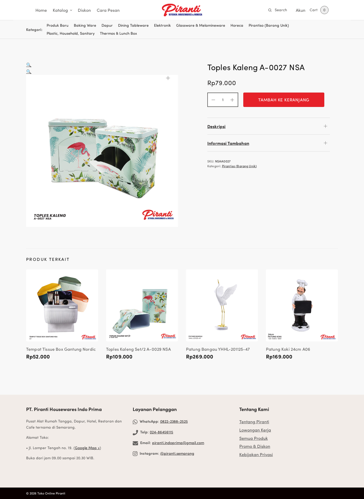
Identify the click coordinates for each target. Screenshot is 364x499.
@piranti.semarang (177, 453)
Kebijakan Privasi (256, 454)
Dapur (107, 25)
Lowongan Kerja (255, 430)
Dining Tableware (133, 25)
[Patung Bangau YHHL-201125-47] (222, 305)
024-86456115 (161, 431)
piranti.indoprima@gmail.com (178, 442)
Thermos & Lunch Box (118, 33)
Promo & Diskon (254, 446)
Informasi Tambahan (228, 143)
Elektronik (162, 25)
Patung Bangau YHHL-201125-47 (218, 349)
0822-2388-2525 (174, 421)
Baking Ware (85, 25)
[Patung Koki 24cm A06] (302, 305)
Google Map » (87, 447)
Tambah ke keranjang (283, 99)
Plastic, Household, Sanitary (71, 33)
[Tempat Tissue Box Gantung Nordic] (62, 305)
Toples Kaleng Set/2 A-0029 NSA (138, 349)
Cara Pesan (108, 10)
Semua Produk (253, 438)
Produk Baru (57, 25)
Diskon (84, 10)
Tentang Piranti (254, 421)
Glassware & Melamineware (200, 25)
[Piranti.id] (181, 10)
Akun (300, 10)
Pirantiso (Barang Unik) (269, 25)
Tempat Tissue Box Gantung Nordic (61, 349)
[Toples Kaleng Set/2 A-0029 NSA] (142, 305)
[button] (28, 64)
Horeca (236, 25)
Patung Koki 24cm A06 (288, 349)
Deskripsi (216, 126)
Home (41, 10)
